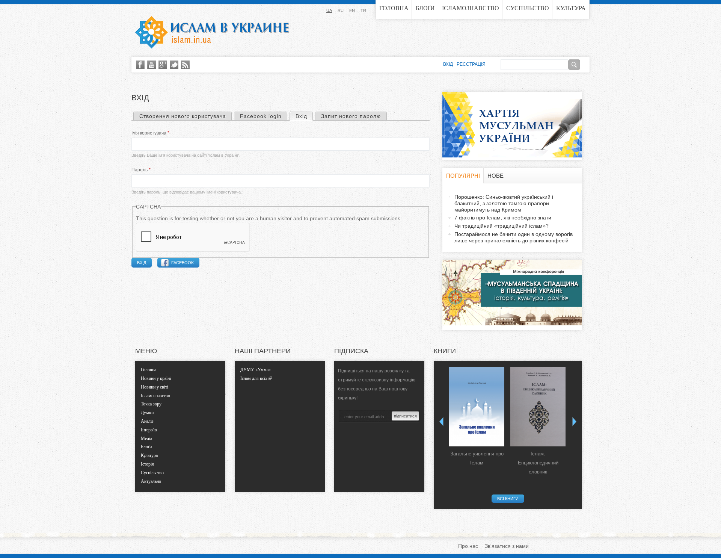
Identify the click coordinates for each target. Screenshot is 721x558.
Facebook (182, 262)
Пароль (141, 169)
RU (341, 10)
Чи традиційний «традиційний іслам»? (501, 226)
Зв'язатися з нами (507, 546)
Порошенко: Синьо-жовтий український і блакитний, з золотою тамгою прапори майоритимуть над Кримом (503, 203)
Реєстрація (471, 64)
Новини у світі (154, 387)
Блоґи (425, 8)
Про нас (468, 546)
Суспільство (527, 8)
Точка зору (151, 404)
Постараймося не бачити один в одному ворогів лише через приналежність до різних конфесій (513, 237)
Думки (147, 412)
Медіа (146, 438)
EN (352, 10)
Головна (394, 8)
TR (363, 10)
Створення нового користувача (182, 116)
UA (329, 10)
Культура (571, 8)
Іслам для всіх (253, 378)
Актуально (151, 481)
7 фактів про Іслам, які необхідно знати (502, 218)
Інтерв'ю (149, 429)
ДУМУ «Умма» (255, 369)
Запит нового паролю (351, 116)
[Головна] (212, 32)
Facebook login (261, 116)
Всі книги (508, 498)
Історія (147, 464)
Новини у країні (156, 378)
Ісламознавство (470, 8)
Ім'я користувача (150, 133)
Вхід (304, 116)
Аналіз (147, 421)
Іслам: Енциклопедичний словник (538, 463)
